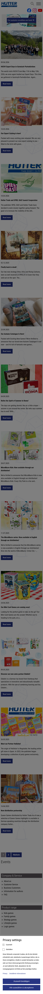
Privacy (5, 974)
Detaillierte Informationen (17, 974)
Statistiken (9, 949)
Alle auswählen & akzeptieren (21, 988)
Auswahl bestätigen (22, 981)
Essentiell (9, 945)
